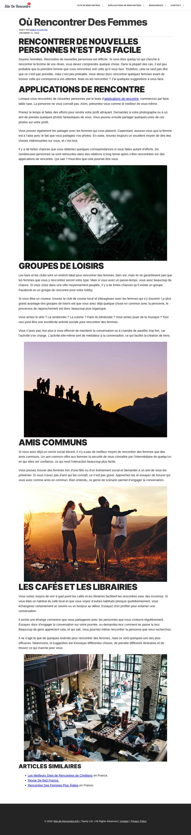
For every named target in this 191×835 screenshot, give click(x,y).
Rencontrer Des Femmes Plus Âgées (53, 785)
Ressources (156, 5)
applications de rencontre (121, 98)
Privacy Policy (139, 821)
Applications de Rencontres (124, 5)
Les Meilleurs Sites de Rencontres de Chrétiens (60, 775)
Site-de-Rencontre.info (66, 821)
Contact (176, 5)
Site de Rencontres (88, 5)
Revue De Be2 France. (43, 780)
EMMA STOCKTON (39, 30)
